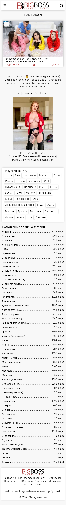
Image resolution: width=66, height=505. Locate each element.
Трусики (22, 211)
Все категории (26, 478)
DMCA (25, 484)
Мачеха (30, 193)
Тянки (8, 175)
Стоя (57, 175)
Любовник (34, 181)
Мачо (40, 205)
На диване (30, 186)
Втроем (20, 181)
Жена (35, 199)
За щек (20, 217)
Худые (9, 193)
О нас (58, 478)
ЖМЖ (46, 181)
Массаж (10, 211)
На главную (10, 478)
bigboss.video (40, 497)
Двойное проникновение (19, 204)
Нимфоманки (13, 186)
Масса (50, 205)
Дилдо (9, 217)
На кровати (45, 192)
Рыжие (43, 187)
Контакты (27, 481)
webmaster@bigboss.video (50, 491)
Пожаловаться (12, 481)
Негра (53, 187)
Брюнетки (45, 175)
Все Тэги (40, 478)
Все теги (40, 217)
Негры (19, 193)
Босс (30, 217)
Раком (9, 181)
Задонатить (37, 484)
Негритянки (22, 198)
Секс (18, 175)
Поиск (50, 478)
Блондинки (29, 175)
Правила (56, 481)
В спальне (36, 211)
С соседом (51, 211)
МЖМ (8, 199)
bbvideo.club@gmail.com (22, 491)
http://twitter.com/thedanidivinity (37, 160)
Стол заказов (42, 481)
